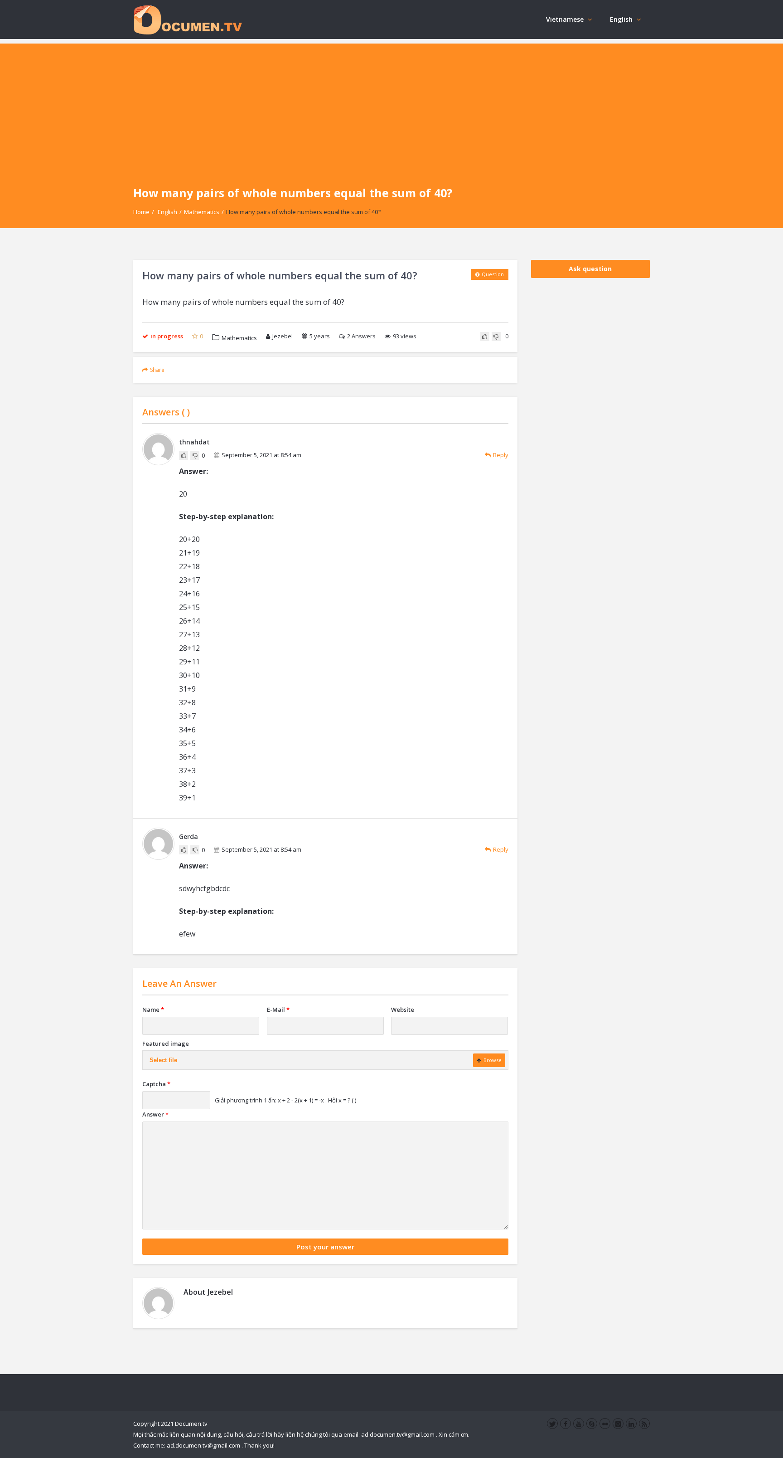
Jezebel (282, 336)
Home (141, 212)
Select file (163, 1060)
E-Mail (278, 1009)
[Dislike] (496, 336)
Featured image (165, 1043)
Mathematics (201, 212)
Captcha (156, 1084)
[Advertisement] (391, 107)
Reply (500, 455)
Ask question (590, 268)
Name (153, 1009)
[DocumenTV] (187, 19)
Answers (361, 336)
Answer (155, 1114)
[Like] (484, 336)
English (621, 19)
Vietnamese (565, 19)
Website (402, 1009)
